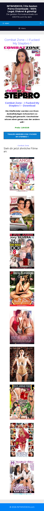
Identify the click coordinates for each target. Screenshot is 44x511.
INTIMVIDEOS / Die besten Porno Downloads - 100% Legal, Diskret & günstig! (22, 9)
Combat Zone (23, 145)
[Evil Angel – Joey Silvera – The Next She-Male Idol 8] (22, 267)
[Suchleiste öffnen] (40, 23)
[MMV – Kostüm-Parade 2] (22, 456)
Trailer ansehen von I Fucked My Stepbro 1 (22, 135)
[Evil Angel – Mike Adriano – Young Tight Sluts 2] (22, 191)
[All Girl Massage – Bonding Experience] (22, 342)
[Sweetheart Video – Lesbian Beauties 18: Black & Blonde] (22, 493)
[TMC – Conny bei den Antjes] (22, 229)
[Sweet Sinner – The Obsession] (22, 380)
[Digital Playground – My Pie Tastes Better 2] (22, 305)
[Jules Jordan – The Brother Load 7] (22, 418)
